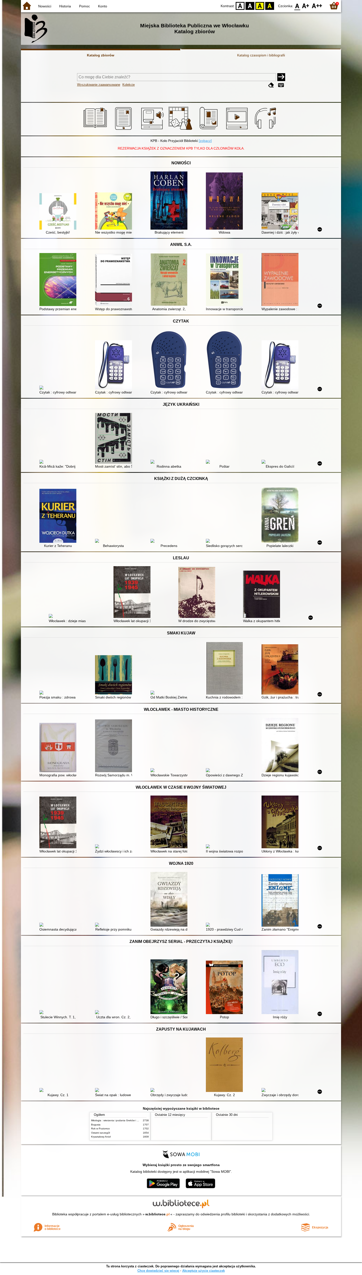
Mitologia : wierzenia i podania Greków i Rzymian (118, 1120)
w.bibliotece (157, 1214)
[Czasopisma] (209, 130)
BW (250, 5)
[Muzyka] (266, 130)
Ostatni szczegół (100, 1132)
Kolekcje (128, 84)
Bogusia (95, 1124)
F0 (297, 5)
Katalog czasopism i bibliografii (261, 55)
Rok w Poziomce (100, 1128)
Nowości (44, 6)
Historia (65, 6)
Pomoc (84, 6)
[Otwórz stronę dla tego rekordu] (59, 212)
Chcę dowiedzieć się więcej (158, 1271)
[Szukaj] (281, 77)
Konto (102, 6)
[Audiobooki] (153, 130)
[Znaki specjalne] (281, 85)
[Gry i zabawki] (181, 130)
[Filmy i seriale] (238, 130)
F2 (317, 5)
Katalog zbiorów (100, 55)
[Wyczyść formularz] (271, 85)
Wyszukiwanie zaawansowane (98, 84)
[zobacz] (205, 141)
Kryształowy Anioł (101, 1136)
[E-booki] (124, 130)
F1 (305, 5)
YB (260, 5)
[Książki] (96, 130)
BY (269, 5)
